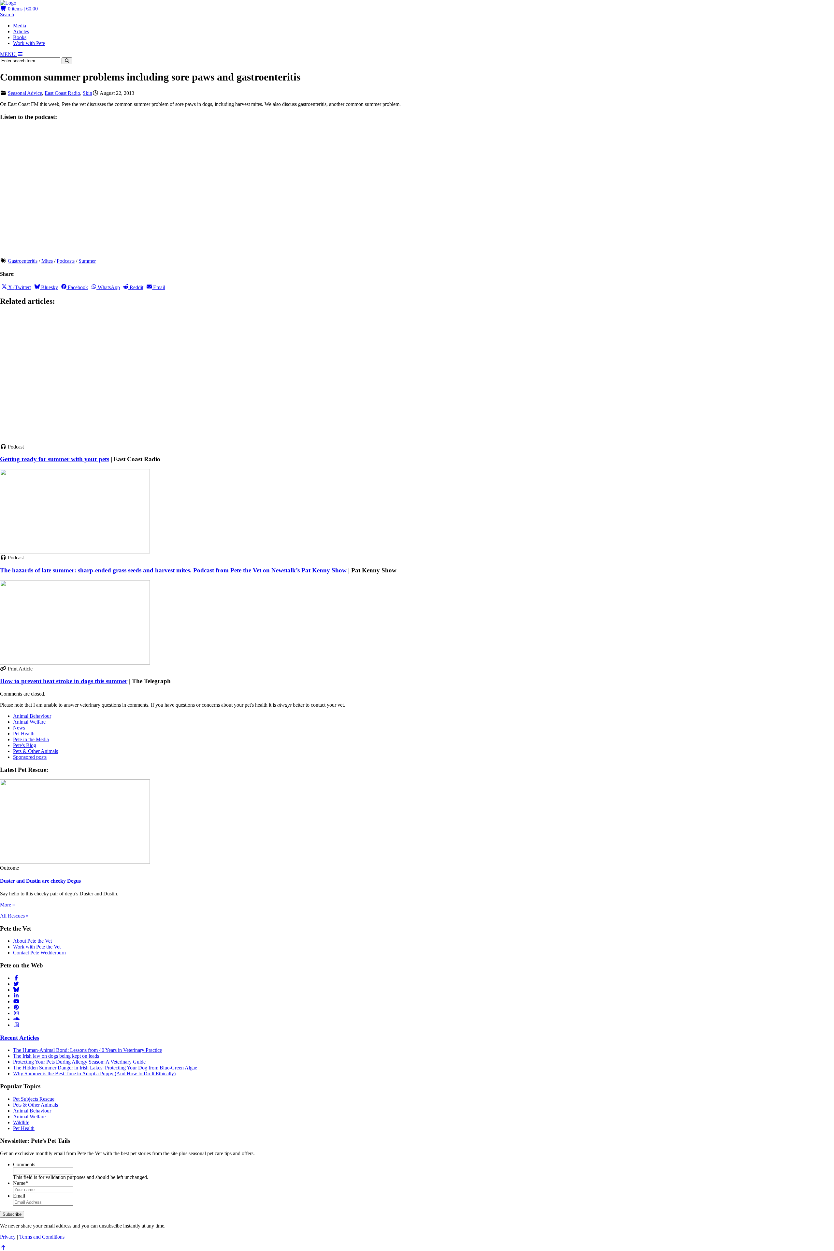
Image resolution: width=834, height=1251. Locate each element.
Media (19, 25)
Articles (21, 31)
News (19, 727)
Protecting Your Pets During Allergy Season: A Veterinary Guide (79, 1062)
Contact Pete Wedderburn (39, 952)
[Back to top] (3, 1248)
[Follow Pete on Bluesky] (16, 990)
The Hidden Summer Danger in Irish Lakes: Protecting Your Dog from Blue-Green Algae (105, 1067)
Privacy (8, 1237)
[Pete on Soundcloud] (16, 1019)
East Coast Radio (62, 93)
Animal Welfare (29, 722)
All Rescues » (14, 916)
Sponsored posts (30, 757)
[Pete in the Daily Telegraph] (16, 1025)
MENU (8, 54)
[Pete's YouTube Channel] (16, 1001)
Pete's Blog (24, 745)
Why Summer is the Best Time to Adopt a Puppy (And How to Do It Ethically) (94, 1073)
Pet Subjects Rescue (33, 1099)
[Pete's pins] (16, 1007)
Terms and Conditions (42, 1237)
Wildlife (21, 1122)
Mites (47, 261)
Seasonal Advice (25, 93)
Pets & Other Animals (35, 751)
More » (7, 904)
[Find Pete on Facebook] (16, 978)
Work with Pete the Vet (37, 946)
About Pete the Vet (32, 941)
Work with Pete (29, 43)
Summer (87, 261)
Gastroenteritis (22, 261)
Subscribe (12, 1214)
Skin (87, 93)
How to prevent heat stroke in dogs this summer (63, 681)
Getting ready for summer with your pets (54, 459)
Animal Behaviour (32, 716)
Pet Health (24, 733)
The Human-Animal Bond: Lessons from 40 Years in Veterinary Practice (87, 1050)
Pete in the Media (31, 739)
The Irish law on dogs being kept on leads (56, 1056)
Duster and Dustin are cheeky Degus (40, 881)
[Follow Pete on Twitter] (16, 984)
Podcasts (66, 261)
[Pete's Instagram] (16, 1013)
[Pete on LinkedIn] (16, 995)
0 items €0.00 (22, 8)
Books (19, 37)
